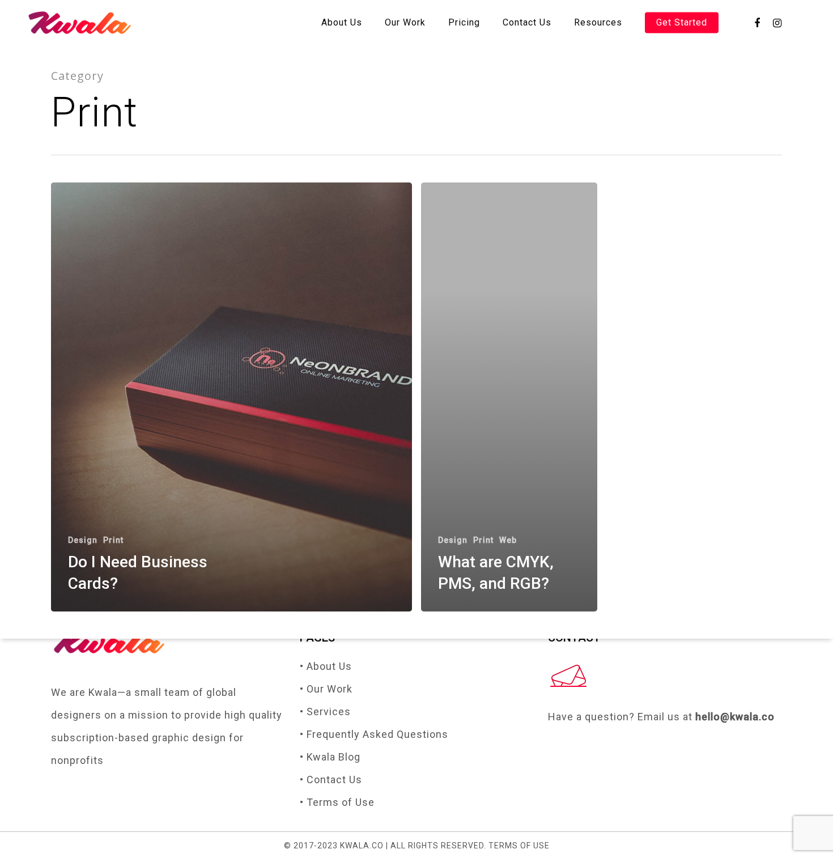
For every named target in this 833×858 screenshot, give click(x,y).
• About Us (326, 666)
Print (113, 540)
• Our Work (326, 689)
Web (508, 540)
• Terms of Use (337, 802)
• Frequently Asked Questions (374, 734)
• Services (325, 711)
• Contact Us (331, 779)
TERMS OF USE (519, 845)
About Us (341, 22)
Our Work (405, 22)
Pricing (464, 22)
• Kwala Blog (330, 757)
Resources (598, 22)
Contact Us (527, 22)
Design (82, 540)
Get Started (681, 22)
